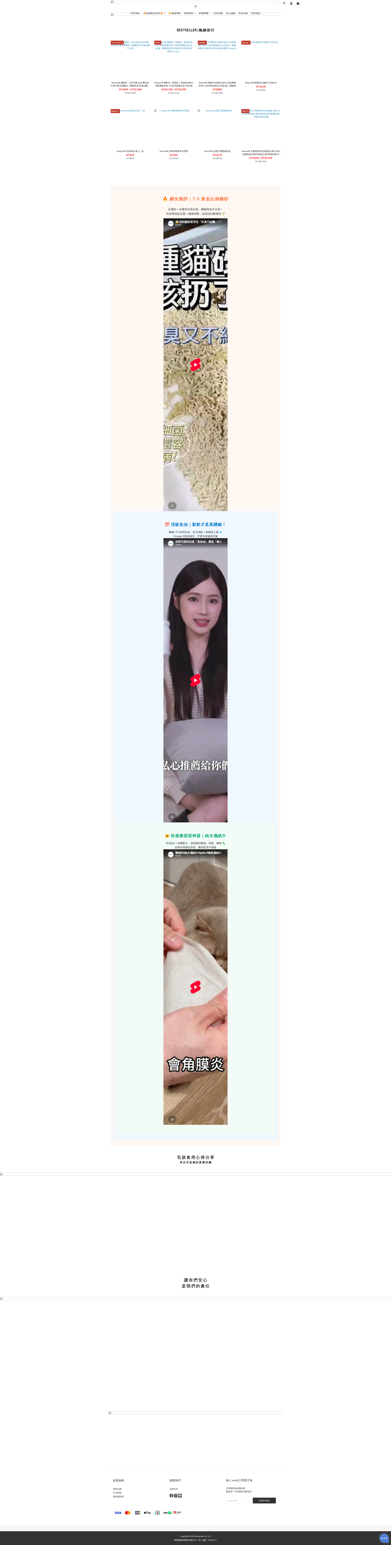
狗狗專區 (189, 13)
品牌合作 (174, 1489)
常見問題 (117, 1492)
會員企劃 (243, 13)
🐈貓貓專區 (174, 13)
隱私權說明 (118, 1496)
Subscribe (264, 1500)
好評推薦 (218, 13)
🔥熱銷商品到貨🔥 (153, 13)
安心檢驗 (231, 13)
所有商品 (135, 13)
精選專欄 (203, 13)
